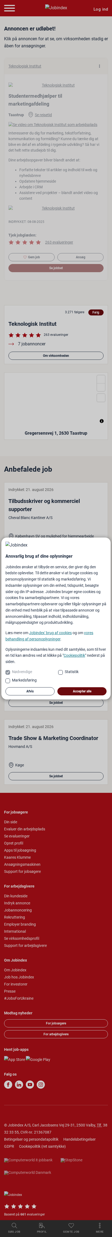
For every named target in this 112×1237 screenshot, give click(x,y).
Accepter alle (82, 691)
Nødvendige (22, 672)
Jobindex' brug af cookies (50, 633)
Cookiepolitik (74, 655)
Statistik (72, 672)
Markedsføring (24, 680)
